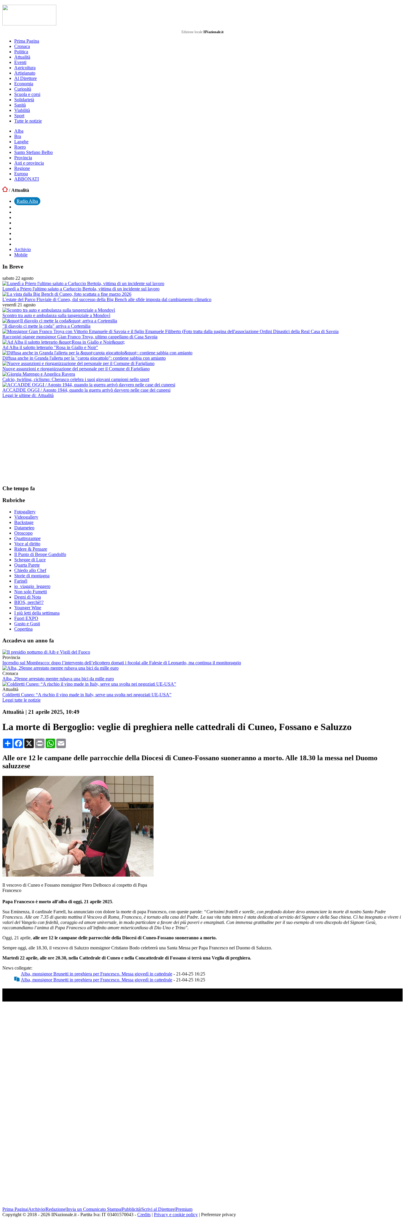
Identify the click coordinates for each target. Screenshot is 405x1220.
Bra (17, 136)
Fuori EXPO (26, 618)
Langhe (21, 141)
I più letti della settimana (37, 612)
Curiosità (22, 88)
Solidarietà (24, 99)
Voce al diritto (27, 543)
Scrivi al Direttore (158, 1209)
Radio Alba (27, 201)
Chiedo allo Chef (30, 570)
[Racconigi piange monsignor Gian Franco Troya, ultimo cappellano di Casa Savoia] (170, 331)
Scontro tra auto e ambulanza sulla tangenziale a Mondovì (56, 315)
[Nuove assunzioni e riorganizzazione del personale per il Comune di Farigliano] (78, 363)
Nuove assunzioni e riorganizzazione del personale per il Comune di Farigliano (76, 368)
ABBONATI (26, 178)
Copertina (23, 628)
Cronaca (22, 46)
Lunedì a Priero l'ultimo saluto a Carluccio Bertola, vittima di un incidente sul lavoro (81, 288)
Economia (23, 83)
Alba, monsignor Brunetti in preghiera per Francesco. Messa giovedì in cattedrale (96, 973)
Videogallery (26, 517)
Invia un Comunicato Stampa (93, 1209)
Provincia (23, 157)
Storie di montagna (32, 575)
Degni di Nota (27, 596)
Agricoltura (25, 67)
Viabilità (22, 110)
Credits (144, 1214)
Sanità (20, 104)
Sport (19, 115)
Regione (22, 168)
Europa (21, 173)
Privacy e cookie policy (176, 1214)
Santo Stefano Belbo (33, 152)
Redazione (56, 1209)
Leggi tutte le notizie (21, 700)
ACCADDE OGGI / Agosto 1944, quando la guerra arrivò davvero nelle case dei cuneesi (86, 390)
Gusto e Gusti (27, 623)
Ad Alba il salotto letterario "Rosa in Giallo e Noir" (50, 347)
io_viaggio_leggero (32, 586)
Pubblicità (131, 1209)
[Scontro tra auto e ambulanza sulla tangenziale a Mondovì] (58, 310)
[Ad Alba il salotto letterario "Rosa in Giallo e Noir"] (63, 342)
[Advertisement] (46, 441)
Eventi (20, 62)
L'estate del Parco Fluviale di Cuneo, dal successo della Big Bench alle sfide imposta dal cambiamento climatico (106, 299)
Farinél (20, 581)
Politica (21, 51)
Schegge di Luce (30, 559)
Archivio (22, 249)
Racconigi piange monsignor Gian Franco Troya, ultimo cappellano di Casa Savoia (79, 336)
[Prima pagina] (5, 190)
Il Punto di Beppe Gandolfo (40, 554)
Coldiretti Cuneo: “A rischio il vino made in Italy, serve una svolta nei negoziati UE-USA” (86, 694)
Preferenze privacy (218, 1214)
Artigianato (24, 72)
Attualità (22, 57)
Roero (20, 147)
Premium (184, 1209)
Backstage (24, 522)
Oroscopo (23, 533)
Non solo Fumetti (30, 591)
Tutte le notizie (28, 120)
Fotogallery (25, 511)
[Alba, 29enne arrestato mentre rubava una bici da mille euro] (60, 668)
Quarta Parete (27, 565)
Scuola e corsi (27, 94)
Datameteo (24, 527)
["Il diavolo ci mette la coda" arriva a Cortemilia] (59, 320)
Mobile (21, 254)
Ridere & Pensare (30, 549)
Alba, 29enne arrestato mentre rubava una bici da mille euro (58, 678)
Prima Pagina (26, 41)
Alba (18, 131)
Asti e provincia (29, 162)
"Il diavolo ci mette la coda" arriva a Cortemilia (46, 326)
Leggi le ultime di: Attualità (28, 395)
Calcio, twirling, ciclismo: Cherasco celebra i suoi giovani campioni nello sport (75, 379)
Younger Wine (27, 607)
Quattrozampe (27, 538)
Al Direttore (25, 78)
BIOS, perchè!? (29, 602)
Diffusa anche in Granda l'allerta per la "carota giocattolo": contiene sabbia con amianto (84, 358)
